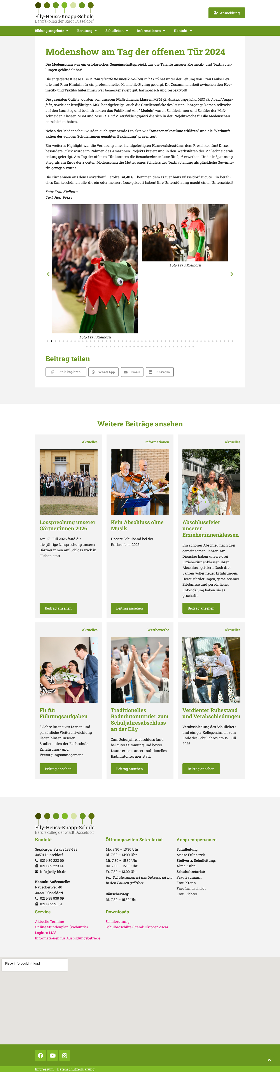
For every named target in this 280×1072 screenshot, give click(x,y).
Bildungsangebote (49, 30)
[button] (48, 274)
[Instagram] (64, 1055)
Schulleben (114, 30)
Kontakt (180, 30)
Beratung (84, 30)
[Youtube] (52, 1055)
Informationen (149, 30)
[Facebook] (40, 1055)
